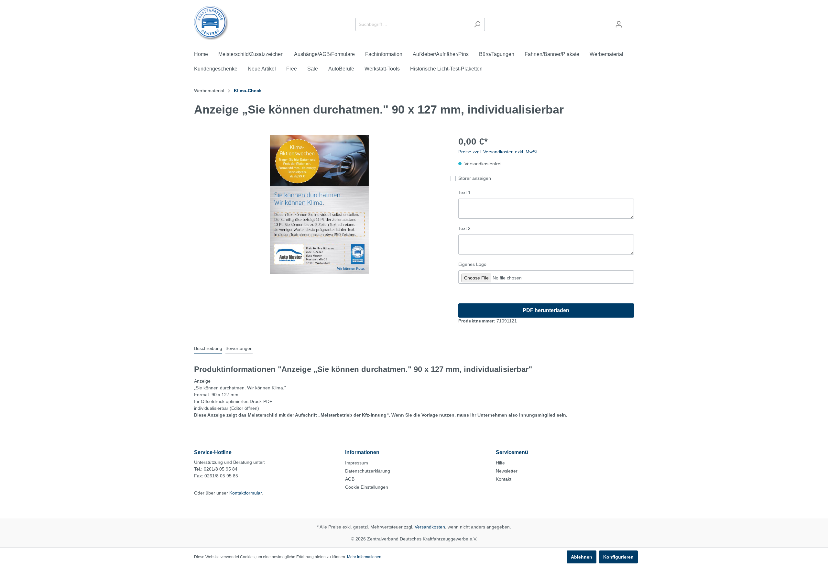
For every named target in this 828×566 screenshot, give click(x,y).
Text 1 (464, 192)
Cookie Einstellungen (366, 487)
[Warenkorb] (630, 21)
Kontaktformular (245, 492)
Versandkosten (430, 526)
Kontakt (503, 479)
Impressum (356, 462)
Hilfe (500, 462)
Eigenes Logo (472, 264)
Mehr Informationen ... (366, 557)
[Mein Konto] (618, 24)
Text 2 (464, 228)
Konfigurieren (618, 557)
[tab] (208, 348)
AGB (349, 479)
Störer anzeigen (474, 178)
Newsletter (507, 470)
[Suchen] (477, 24)
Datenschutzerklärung (367, 470)
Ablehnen (581, 557)
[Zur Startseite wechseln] (211, 23)
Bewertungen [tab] (239, 348)
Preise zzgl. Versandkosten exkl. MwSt (497, 151)
